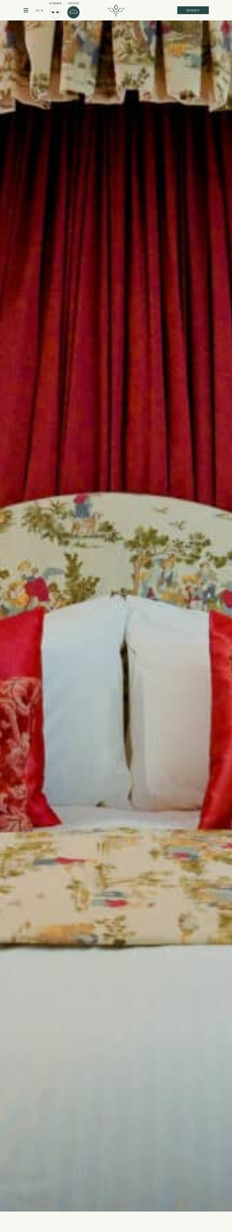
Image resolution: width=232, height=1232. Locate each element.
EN (38, 10)
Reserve (193, 10)
